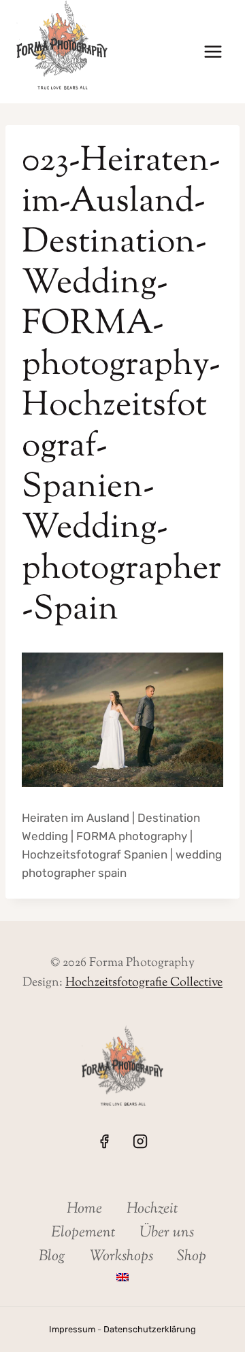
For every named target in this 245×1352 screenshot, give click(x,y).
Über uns (167, 1233)
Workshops (121, 1257)
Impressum (72, 1329)
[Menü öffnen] (213, 52)
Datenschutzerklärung (149, 1329)
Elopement (83, 1233)
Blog (52, 1257)
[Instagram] (140, 1141)
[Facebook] (104, 1141)
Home (84, 1209)
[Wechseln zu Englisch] (122, 1277)
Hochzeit (152, 1209)
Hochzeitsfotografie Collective (144, 983)
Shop (191, 1257)
